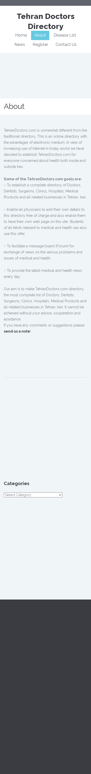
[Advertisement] (47, 352)
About (40, 35)
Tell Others (12, 725)
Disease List (65, 35)
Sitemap (10, 695)
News (19, 44)
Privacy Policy (67, 689)
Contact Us (66, 44)
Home (21, 35)
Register (40, 44)
